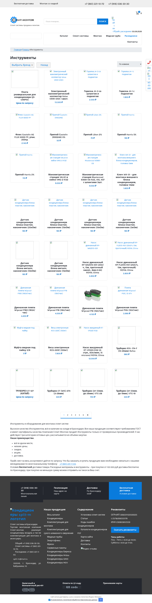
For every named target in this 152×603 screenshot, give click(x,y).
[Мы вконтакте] (112, 549)
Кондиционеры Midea (58, 555)
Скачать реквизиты (125, 530)
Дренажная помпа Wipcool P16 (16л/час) (92, 309)
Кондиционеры (55, 518)
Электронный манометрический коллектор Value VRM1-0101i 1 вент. (58, 95)
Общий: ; (27, 543)
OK (101, 600)
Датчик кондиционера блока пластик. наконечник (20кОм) (24, 224)
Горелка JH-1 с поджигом (126, 92)
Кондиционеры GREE (57, 559)
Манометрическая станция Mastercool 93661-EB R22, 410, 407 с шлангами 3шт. (92, 178)
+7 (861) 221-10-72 (94, 3)
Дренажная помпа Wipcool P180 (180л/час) (24, 310)
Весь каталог (53, 515)
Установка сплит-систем (92, 515)
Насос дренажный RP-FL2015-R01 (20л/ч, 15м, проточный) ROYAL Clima (126, 266)
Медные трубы (54, 537)
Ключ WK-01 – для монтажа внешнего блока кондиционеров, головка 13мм (127, 179)
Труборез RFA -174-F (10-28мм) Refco (126, 349)
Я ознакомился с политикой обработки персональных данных (73, 600)
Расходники (131, 36)
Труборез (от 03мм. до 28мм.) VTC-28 (92, 392)
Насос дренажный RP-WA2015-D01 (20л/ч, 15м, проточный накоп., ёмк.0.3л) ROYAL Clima (93, 267)
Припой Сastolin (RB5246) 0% (59, 135)
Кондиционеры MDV (57, 562)
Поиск (102, 21)
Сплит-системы (81, 36)
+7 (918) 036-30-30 (118, 3)
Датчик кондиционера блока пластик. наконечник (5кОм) (127, 224)
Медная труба (113, 36)
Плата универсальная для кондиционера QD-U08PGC (25, 96)
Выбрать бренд (21, 65)
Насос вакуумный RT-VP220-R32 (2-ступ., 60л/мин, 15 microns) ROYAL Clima (92, 351)
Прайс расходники (128, 31)
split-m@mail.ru (20, 559)
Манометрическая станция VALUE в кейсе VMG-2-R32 (58, 177)
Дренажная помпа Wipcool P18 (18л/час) (58, 308)
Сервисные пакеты (56, 548)
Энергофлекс (53, 540)
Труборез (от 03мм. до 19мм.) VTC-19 (126, 392)
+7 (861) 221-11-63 (67, 464)
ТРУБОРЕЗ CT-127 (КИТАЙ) (25, 392)
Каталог (64, 36)
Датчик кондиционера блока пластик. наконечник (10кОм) (92, 224)
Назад (44, 65)
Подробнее (24, 91)
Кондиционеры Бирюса (59, 551)
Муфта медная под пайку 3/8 (24, 348)
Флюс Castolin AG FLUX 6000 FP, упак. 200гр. (24, 137)
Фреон (50, 544)
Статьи (84, 518)
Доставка (85, 540)
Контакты (132, 42)
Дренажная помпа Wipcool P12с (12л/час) (126, 308)
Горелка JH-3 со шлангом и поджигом (92, 94)
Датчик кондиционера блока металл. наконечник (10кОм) (24, 267)
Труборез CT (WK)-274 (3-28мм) (58, 392)
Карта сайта (86, 537)
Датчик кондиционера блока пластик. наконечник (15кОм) (58, 224)
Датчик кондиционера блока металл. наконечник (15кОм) (58, 267)
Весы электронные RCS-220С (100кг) (58, 348)
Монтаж (97, 36)
